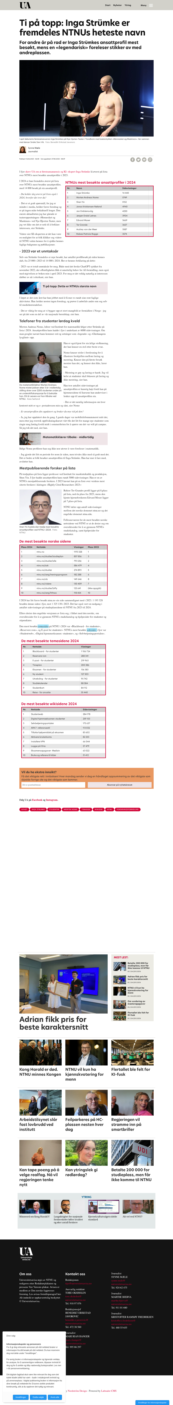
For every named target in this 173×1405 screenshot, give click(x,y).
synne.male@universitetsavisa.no (121, 1282)
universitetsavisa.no (75, 1300)
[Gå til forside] (25, 5)
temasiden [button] (43, 626)
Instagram (51, 800)
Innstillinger (21, 1397)
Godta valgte (38, 1397)
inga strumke (38, 809)
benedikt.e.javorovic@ (76, 1320)
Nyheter (117, 5)
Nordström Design (77, 1390)
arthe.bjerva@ (120, 1300)
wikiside (98, 809)
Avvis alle (55, 1397)
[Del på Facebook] (132, 159)
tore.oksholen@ (73, 1296)
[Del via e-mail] (144, 159)
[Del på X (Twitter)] (138, 159)
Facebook (37, 800)
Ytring (128, 5)
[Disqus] (86, 854)
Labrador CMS (109, 1390)
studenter (54, 809)
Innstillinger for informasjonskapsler (152, 1403)
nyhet (24, 809)
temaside (86, 809)
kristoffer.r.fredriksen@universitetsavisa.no (123, 1322)
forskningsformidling (128, 809)
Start (107, 5)
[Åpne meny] (150, 5)
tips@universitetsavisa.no (78, 1283)
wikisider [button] (92, 629)
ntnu (109, 809)
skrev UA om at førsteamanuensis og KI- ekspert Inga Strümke (58, 171)
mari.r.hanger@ (73, 1340)
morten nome (70, 809)
